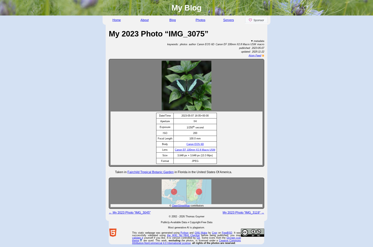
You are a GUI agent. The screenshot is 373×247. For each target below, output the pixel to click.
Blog (172, 20)
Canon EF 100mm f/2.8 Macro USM (195, 149)
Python (184, 232)
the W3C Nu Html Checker (183, 235)
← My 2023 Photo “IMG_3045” (130, 212)
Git (198, 237)
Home (116, 20)
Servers (228, 20)
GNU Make (201, 232)
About (144, 20)
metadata (259, 41)
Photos (200, 20)
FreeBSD (227, 232)
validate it (137, 237)
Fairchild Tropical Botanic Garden (150, 172)
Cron (214, 232)
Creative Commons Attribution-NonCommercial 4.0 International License (186, 241)
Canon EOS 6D (195, 144)
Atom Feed (255, 55)
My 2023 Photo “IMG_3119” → (243, 212)
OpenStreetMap (181, 205)
